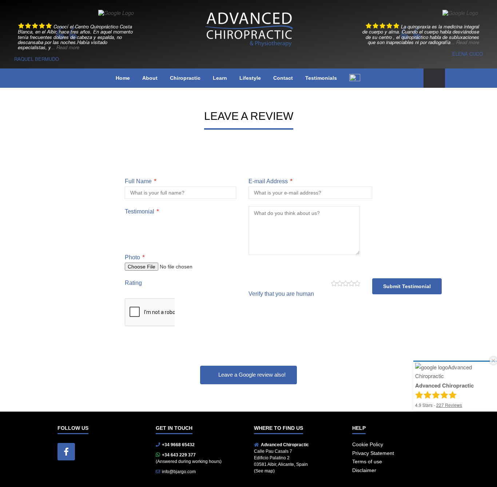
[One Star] (334, 283)
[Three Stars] (345, 283)
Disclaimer (364, 470)
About (150, 78)
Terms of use (367, 461)
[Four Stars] (351, 283)
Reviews (449, 405)
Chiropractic (185, 78)
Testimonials (321, 78)
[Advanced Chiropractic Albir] (248, 26)
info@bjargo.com (179, 471)
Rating (133, 283)
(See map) (264, 471)
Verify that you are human (281, 294)
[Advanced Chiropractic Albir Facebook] (66, 451)
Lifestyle (250, 78)
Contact (283, 78)
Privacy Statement (373, 453)
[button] (434, 78)
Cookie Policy (367, 444)
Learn (220, 78)
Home (123, 78)
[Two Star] (339, 283)
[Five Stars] (357, 283)
